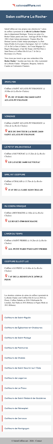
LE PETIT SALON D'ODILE (18, 147)
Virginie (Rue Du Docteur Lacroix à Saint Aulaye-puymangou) (24, 40)
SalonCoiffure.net (11, 29)
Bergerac (33, 63)
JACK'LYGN (10, 82)
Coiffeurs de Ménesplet (16, 408)
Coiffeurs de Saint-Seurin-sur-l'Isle (23, 368)
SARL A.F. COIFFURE (15, 175)
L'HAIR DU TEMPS (14, 234)
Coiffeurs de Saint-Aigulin (18, 318)
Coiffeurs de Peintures (16, 348)
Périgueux (25, 63)
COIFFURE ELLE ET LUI (17, 261)
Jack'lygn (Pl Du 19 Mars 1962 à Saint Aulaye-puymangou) (26, 37)
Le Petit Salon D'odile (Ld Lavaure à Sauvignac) (24, 42)
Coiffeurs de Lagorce (16, 378)
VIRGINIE (10, 116)
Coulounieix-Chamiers (21, 66)
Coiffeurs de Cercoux (16, 418)
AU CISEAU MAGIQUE (15, 206)
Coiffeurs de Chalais (15, 358)
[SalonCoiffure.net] (26, 5)
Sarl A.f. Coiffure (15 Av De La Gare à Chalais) (26, 45)
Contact (38, 440)
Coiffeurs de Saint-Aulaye (18, 338)
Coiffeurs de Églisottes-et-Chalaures (23, 328)
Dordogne (23, 34)
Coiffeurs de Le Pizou (15, 388)
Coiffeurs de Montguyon (17, 428)
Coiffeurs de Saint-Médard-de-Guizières (25, 398)
